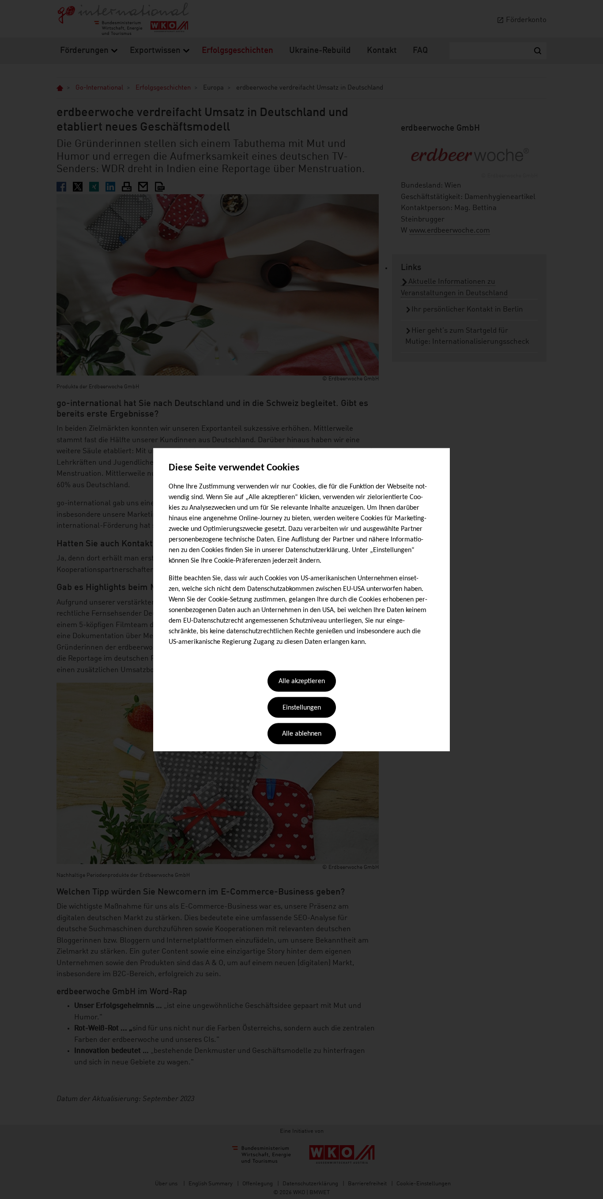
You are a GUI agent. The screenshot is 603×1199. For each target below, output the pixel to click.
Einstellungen (302, 707)
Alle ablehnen (301, 734)
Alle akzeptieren (302, 681)
